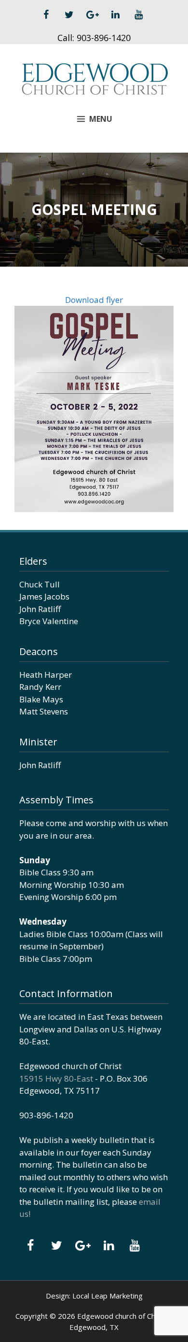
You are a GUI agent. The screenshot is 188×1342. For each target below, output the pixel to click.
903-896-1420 (104, 37)
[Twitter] (69, 15)
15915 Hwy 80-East (56, 1078)
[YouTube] (138, 15)
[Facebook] (45, 15)
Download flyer (94, 299)
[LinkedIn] (115, 15)
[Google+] (92, 15)
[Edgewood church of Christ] (94, 78)
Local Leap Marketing (107, 1295)
